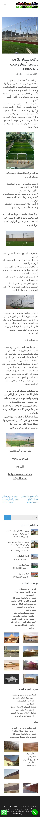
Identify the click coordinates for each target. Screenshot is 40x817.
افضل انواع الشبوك (21, 556)
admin (18, 74)
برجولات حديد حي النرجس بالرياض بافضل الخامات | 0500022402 (18, 545)
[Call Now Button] (35, 812)
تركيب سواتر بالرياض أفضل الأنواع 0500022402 (29, 499)
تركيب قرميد (24, 574)
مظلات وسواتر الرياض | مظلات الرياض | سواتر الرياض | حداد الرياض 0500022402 (20, 808)
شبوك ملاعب (24, 565)
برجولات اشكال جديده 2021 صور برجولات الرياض (18, 532)
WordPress (16, 814)
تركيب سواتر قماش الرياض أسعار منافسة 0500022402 (10, 499)
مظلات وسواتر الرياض (20, 80)
